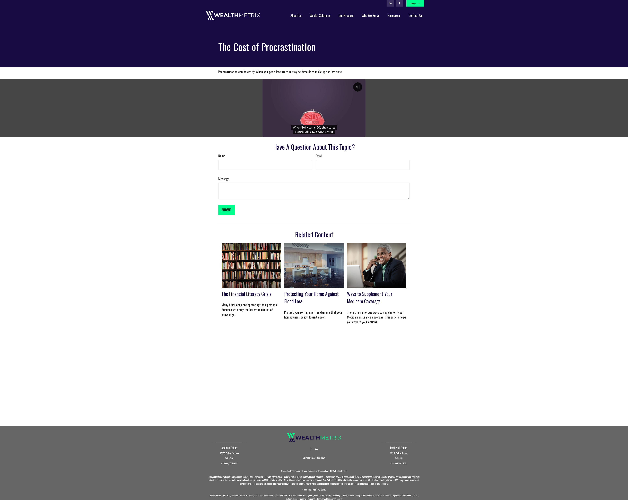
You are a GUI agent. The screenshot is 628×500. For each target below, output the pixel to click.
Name (221, 155)
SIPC (330, 495)
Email (319, 155)
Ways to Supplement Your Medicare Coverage (369, 297)
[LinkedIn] (390, 3)
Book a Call (415, 3)
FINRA (324, 495)
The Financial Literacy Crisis (246, 293)
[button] (296, 15)
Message (223, 178)
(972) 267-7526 (318, 457)
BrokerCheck (340, 471)
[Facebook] (399, 3)
